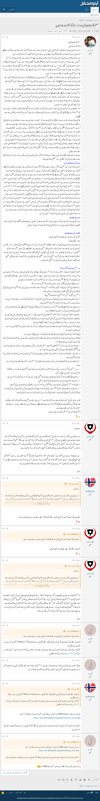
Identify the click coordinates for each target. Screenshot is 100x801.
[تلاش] (3, 10)
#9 (4, 736)
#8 (4, 683)
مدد (6, 792)
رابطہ (25, 792)
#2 (4, 423)
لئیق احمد (90, 639)
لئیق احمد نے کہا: (75, 689)
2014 (71, 31)
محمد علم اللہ (94, 31)
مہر (95, 792)
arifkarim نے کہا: (72, 534)
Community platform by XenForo (62, 798)
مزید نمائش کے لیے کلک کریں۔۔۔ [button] (41, 504)
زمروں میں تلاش (94, 15)
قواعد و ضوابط (19, 792)
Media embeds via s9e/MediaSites (28, 798)
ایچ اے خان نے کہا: (73, 484)
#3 (4, 478)
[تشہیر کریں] (7, 37)
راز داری (11, 792)
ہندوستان (50, 31)
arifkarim (90, 491)
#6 (4, 625)
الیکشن (65, 31)
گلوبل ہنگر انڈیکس (72, 654)
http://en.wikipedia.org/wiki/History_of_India (57, 718)
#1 (4, 37)
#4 (4, 528)
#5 (4, 560)
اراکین (87, 10)
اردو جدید (89, 792)
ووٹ (55, 31)
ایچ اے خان (90, 437)
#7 (4, 660)
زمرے (94, 10)
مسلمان (60, 31)
